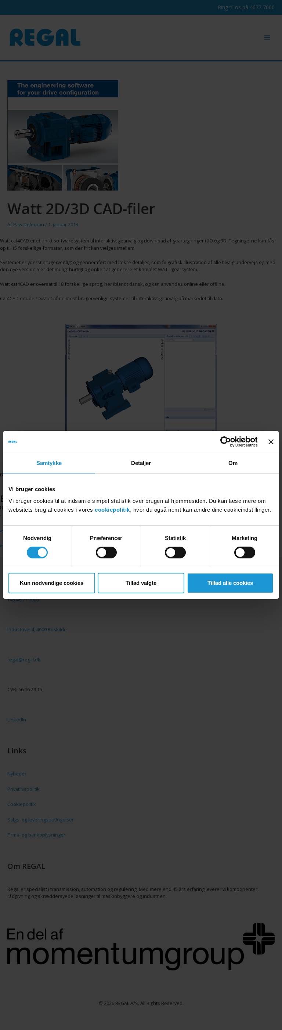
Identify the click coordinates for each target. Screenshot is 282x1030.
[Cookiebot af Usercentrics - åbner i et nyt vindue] (225, 441)
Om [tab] (233, 463)
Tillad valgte (141, 583)
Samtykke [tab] (49, 463)
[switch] (106, 552)
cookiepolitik (112, 509)
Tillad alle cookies (230, 583)
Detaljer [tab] (141, 463)
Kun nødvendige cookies (51, 583)
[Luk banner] (271, 441)
